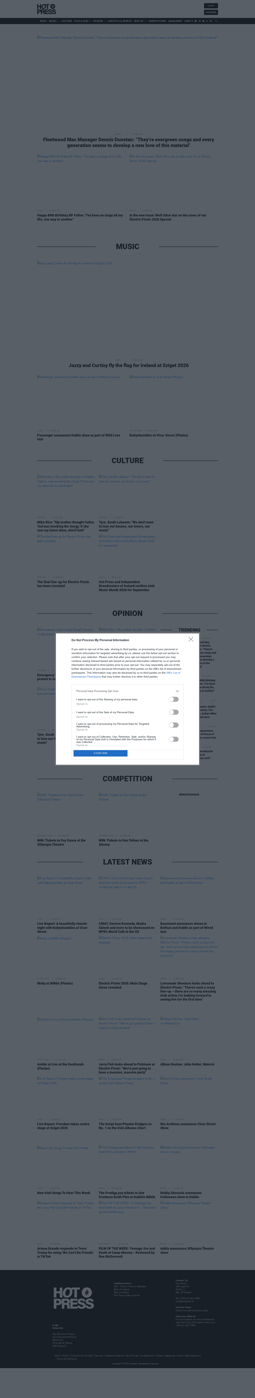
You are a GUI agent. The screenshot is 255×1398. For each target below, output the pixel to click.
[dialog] (127, 699)
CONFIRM (101, 753)
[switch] (174, 699)
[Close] (192, 640)
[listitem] (127, 691)
